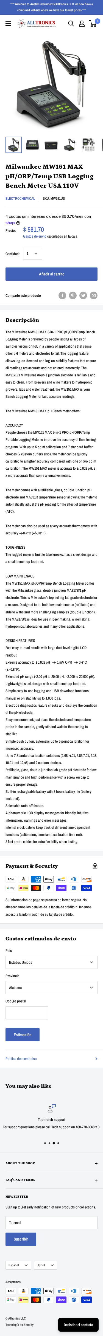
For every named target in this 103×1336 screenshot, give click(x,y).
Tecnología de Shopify (19, 1325)
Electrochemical (20, 198)
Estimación (22, 1035)
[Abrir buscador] (71, 24)
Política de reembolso (21, 1058)
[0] (93, 23)
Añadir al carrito (51, 274)
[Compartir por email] (94, 295)
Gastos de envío (34, 236)
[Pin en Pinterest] (73, 295)
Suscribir (21, 1239)
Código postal (15, 1001)
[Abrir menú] (8, 23)
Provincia (12, 975)
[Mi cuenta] (82, 24)
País (8, 950)
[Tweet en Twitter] (83, 295)
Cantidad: (12, 253)
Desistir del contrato (78, 1324)
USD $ (41, 1265)
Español (14, 1265)
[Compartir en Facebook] (62, 295)
